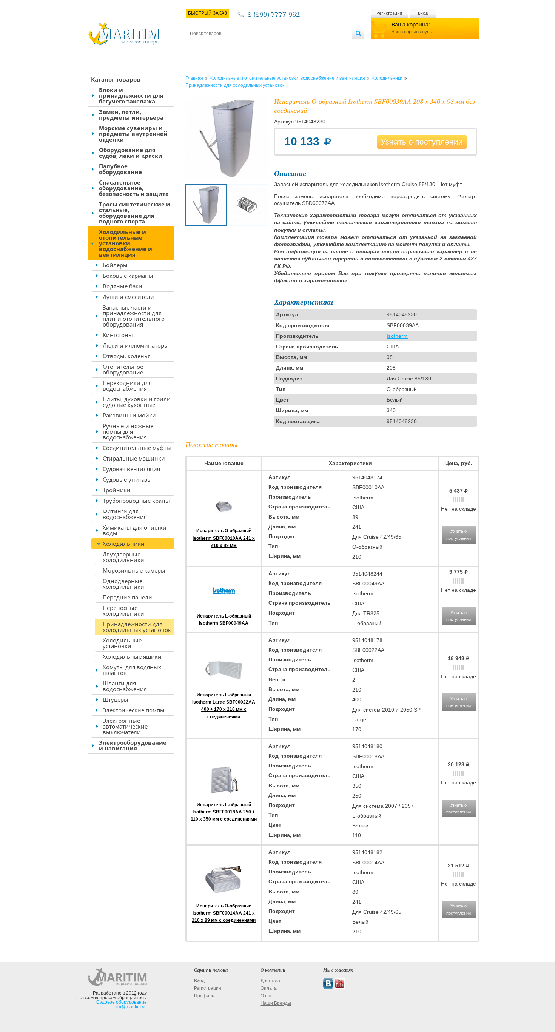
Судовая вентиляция (131, 469)
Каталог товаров (115, 79)
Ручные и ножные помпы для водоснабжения (128, 431)
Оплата (253, 46)
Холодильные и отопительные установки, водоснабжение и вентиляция (125, 243)
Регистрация (389, 13)
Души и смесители (128, 296)
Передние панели (127, 597)
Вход (423, 13)
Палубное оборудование (120, 169)
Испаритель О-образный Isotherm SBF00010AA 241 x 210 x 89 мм (224, 538)
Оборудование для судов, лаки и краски (130, 152)
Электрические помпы (134, 710)
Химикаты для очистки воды (134, 530)
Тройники (117, 490)
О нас (267, 995)
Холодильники (124, 543)
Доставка (227, 46)
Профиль (204, 995)
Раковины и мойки (129, 415)
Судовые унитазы (127, 479)
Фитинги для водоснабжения (125, 514)
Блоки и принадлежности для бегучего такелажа (131, 95)
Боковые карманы (128, 275)
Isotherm (397, 336)
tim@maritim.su (131, 1006)
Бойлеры (115, 265)
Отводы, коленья (127, 356)
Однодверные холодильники (123, 583)
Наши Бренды (276, 1003)
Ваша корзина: (411, 24)
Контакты (199, 46)
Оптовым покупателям (329, 46)
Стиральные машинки (134, 458)
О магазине (280, 46)
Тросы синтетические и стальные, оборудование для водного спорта (134, 212)
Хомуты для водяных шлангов (132, 669)
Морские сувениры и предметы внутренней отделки (133, 133)
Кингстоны (118, 335)
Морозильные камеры (134, 570)
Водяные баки (122, 286)
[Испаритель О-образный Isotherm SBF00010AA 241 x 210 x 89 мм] (224, 523)
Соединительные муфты (137, 447)
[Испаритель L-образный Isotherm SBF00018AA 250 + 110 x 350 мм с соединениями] (224, 797)
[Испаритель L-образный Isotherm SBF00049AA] (224, 608)
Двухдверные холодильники (123, 557)
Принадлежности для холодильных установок (137, 626)
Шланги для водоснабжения (125, 686)
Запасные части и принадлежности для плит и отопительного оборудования (134, 315)
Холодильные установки (122, 643)
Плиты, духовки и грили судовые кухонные (137, 401)
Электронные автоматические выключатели (125, 726)
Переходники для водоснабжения (127, 385)
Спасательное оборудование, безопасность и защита (134, 188)
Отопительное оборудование (123, 369)
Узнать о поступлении (422, 141)
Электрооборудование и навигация (132, 745)
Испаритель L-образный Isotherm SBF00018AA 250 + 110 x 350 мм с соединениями (224, 812)
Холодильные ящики (132, 656)
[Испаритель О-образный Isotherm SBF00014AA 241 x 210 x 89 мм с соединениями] (224, 898)
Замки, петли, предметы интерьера (131, 114)
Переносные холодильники (123, 610)
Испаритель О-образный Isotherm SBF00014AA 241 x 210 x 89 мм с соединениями (224, 913)
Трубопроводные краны (136, 500)
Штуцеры (115, 699)
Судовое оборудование (121, 1002)
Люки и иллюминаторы (136, 345)
